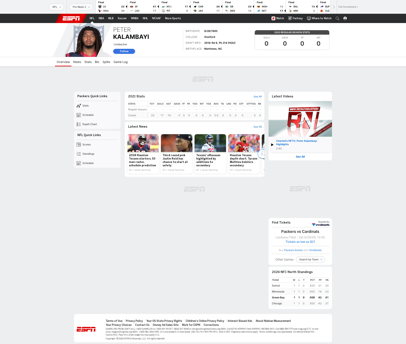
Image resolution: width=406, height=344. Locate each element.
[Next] (333, 7)
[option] (143, 154)
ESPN (71, 18)
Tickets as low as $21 (300, 241)
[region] (205, 109)
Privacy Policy (134, 320)
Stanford (209, 36)
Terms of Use (114, 320)
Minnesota (278, 291)
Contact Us (142, 325)
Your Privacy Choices (119, 325)
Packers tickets (293, 250)
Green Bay (278, 297)
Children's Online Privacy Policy (205, 320)
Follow (124, 51)
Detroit (276, 285)
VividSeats (323, 222)
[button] (337, 18)
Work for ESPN (191, 325)
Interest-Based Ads (240, 320)
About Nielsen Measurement (273, 320)
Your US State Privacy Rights (164, 320)
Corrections (211, 325)
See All (300, 156)
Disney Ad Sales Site (165, 325)
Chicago (277, 303)
